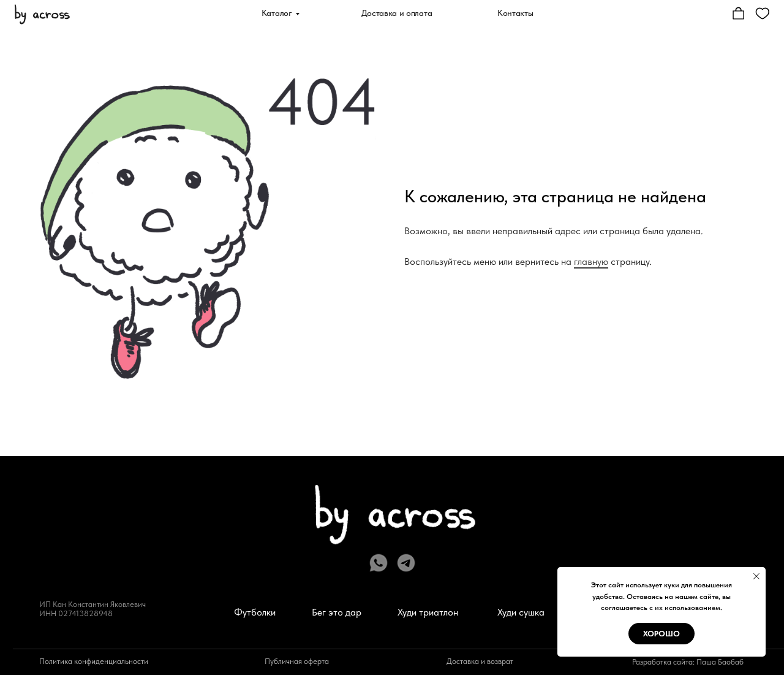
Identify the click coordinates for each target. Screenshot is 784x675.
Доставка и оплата (396, 13)
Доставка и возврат (480, 661)
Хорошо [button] (661, 633)
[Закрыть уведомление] (756, 576)
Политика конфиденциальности (93, 661)
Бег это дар (336, 612)
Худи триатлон (428, 612)
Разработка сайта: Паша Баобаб (688, 661)
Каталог (277, 13)
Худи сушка (521, 612)
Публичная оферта (297, 661)
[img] (42, 13)
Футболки (255, 612)
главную (591, 261)
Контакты (515, 13)
